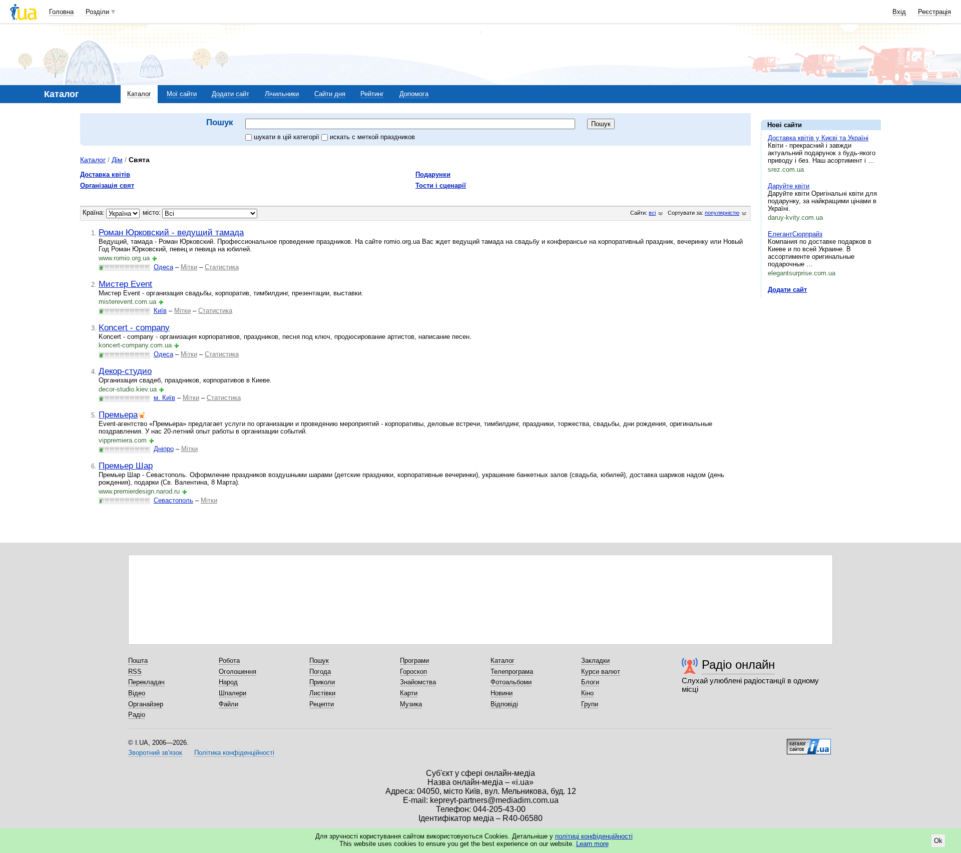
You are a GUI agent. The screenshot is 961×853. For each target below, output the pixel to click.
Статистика (222, 267)
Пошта (138, 660)
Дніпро (164, 449)
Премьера (118, 414)
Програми (414, 660)
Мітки (189, 267)
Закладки (595, 660)
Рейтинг (372, 94)
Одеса (163, 267)
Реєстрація (934, 12)
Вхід (899, 12)
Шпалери (232, 693)
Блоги (590, 682)
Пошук (319, 660)
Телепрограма (512, 671)
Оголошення (237, 671)
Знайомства (418, 682)
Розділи (97, 12)
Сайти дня (329, 94)
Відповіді (504, 704)
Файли (228, 704)
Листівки (322, 693)
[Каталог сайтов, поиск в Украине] (809, 743)
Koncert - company (134, 327)
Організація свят (107, 185)
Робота (229, 660)
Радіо (136, 714)
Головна (61, 12)
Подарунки (432, 174)
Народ (228, 682)
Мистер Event (125, 284)
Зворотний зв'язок (155, 752)
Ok (938, 840)
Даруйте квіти (788, 186)
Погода (320, 671)
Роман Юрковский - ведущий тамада (171, 232)
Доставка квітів (105, 174)
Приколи (322, 682)
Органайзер (145, 704)
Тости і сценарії (440, 185)
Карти (408, 693)
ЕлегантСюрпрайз (795, 234)
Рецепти (321, 704)
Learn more (592, 843)
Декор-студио (125, 371)
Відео (136, 693)
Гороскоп (413, 671)
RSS (135, 671)
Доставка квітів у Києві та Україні (818, 138)
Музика (411, 704)
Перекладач (146, 682)
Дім (117, 160)
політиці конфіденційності (594, 836)
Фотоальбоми (511, 682)
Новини (502, 693)
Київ (160, 310)
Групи (589, 704)
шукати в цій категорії (287, 137)
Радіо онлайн (738, 664)
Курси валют (600, 671)
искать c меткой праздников (372, 137)
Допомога (413, 94)
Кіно (587, 693)
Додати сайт (230, 94)
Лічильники (282, 94)
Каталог (139, 94)
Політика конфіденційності (234, 752)
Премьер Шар (126, 466)
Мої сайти (182, 94)
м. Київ (164, 397)
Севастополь (173, 500)
